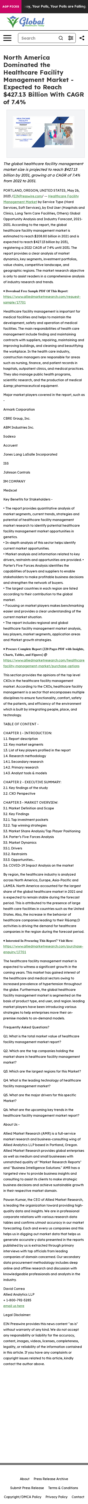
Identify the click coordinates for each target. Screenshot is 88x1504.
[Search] (61, 38)
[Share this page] (82, 38)
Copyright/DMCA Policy (22, 1497)
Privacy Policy (56, 1497)
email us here (13, 1306)
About (24, 1479)
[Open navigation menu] (7, 38)
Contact (78, 1497)
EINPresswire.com (27, 196)
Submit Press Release (27, 1488)
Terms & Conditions (63, 1488)
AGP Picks (10, 6)
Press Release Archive (51, 1479)
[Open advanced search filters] (71, 38)
